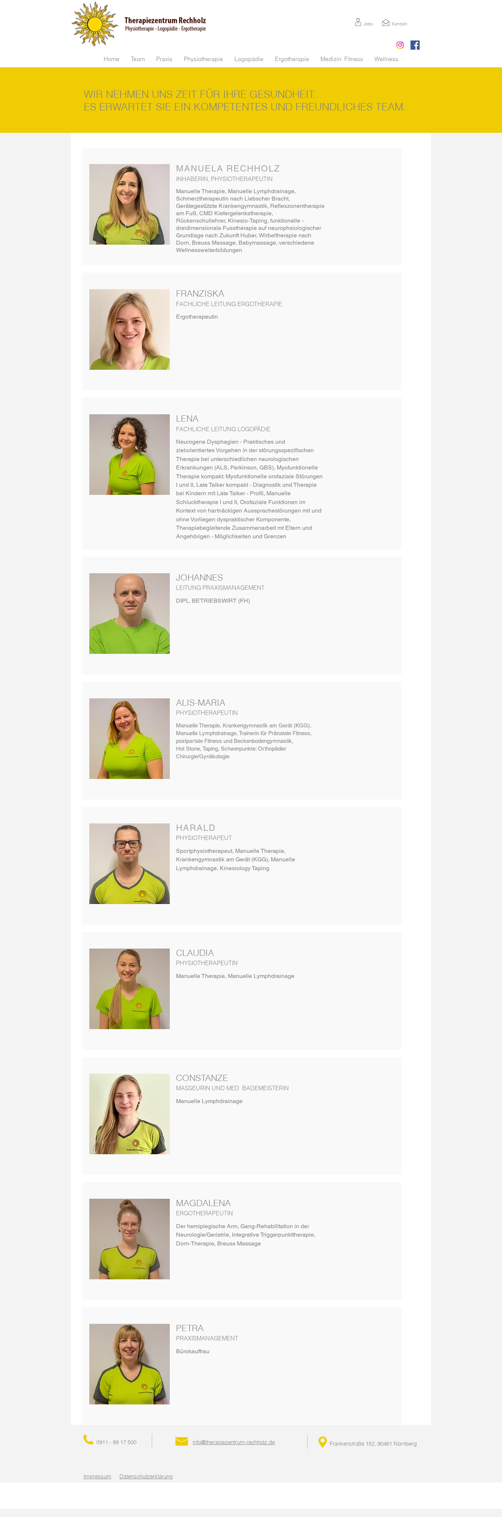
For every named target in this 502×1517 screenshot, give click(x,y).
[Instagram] (400, 45)
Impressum (97, 1476)
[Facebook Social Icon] (415, 45)
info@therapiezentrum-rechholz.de (234, 1442)
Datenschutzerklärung (146, 1476)
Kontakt (399, 23)
